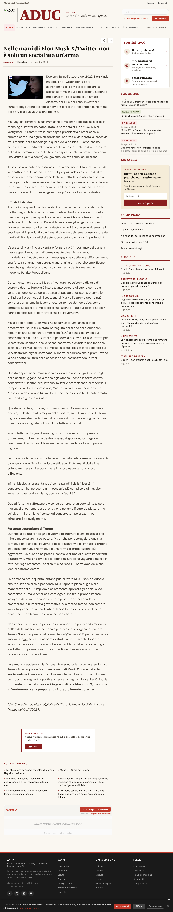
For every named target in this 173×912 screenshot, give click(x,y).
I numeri (100, 879)
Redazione (22, 62)
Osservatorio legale (134, 279)
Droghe (67, 27)
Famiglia (111, 27)
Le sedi (99, 870)
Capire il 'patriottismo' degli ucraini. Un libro (144, 359)
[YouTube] (31, 893)
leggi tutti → (127, 273)
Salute (52, 27)
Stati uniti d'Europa (133, 356)
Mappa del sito (140, 883)
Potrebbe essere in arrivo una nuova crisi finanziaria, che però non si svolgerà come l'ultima (81, 794)
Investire (39, 27)
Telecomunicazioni (67, 887)
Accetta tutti (122, 906)
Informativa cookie (29, 907)
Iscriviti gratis (145, 203)
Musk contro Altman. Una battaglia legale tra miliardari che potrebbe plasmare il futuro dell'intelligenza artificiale (83, 782)
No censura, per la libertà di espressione (143, 235)
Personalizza (155, 906)
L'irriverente (129, 336)
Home (9, 27)
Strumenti (132, 27)
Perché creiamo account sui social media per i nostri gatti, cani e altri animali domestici (143, 323)
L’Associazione (155, 27)
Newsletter (138, 870)
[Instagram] (24, 893)
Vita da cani (128, 316)
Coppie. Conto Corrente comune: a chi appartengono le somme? (142, 284)
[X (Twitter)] (17, 893)
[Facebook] (10, 893)
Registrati (162, 2)
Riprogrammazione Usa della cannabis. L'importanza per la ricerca (26, 792)
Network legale (103, 883)
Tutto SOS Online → (130, 160)
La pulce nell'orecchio (135, 265)
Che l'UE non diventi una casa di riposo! (142, 269)
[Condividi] (103, 40)
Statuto (99, 874)
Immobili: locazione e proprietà (137, 223)
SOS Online (23, 27)
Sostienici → (34, 746)
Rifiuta (139, 906)
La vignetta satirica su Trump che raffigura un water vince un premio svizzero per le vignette (144, 343)
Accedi (150, 2)
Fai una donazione (142, 874)
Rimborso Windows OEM (134, 242)
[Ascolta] (110, 40)
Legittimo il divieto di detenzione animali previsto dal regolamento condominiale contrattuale (142, 303)
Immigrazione (84, 27)
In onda (99, 887)
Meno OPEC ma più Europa (75, 769)
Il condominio (130, 296)
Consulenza (139, 866)
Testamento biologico (132, 248)
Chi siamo (100, 866)
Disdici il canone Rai (132, 229)
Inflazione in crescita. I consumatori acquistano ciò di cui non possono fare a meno (26, 782)
